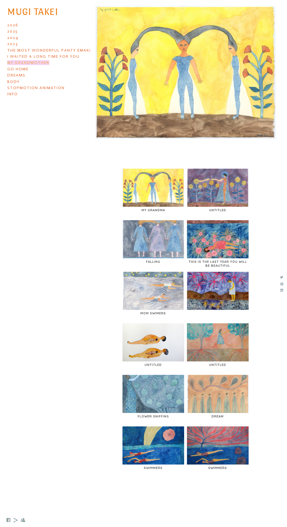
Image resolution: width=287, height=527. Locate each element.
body (13, 81)
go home (18, 69)
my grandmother (28, 62)
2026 (12, 25)
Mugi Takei (32, 11)
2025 (12, 31)
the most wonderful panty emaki (49, 50)
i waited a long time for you (43, 56)
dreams (16, 75)
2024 (12, 37)
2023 (12, 43)
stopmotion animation (36, 87)
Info (12, 94)
